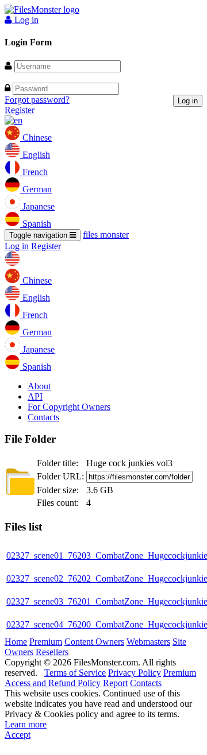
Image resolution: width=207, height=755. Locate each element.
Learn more (26, 724)
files (106, 234)
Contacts (43, 417)
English (35, 155)
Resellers (52, 652)
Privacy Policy (134, 672)
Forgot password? (37, 99)
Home (16, 641)
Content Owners (94, 641)
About (39, 386)
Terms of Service (75, 672)
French (34, 172)
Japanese (37, 206)
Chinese (36, 137)
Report (115, 683)
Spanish (35, 224)
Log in (25, 20)
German (36, 189)
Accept (17, 734)
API (35, 396)
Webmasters (148, 641)
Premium (45, 641)
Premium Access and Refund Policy (100, 678)
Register (19, 110)
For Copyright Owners (69, 407)
